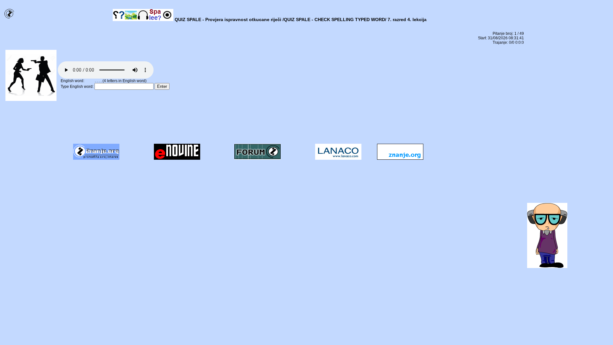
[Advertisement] (264, 124)
